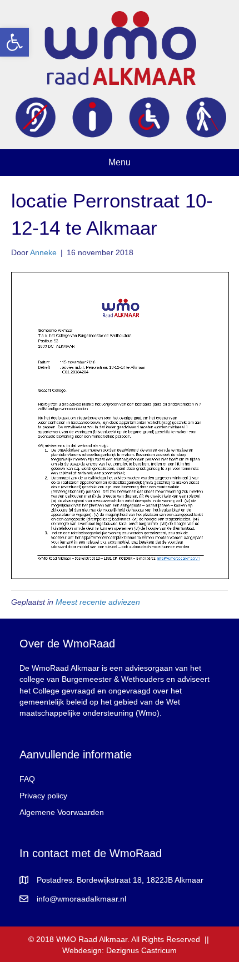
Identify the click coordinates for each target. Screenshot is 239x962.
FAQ (27, 778)
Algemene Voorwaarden (61, 812)
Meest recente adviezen (98, 602)
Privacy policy (43, 795)
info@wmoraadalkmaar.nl (81, 898)
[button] (14, 42)
